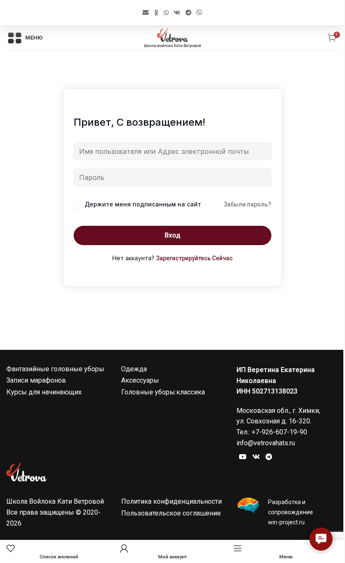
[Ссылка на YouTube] (242, 456)
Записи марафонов (36, 380)
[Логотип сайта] (172, 37)
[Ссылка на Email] (145, 12)
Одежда (134, 369)
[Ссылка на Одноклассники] (156, 12)
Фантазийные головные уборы (55, 369)
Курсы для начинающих (44, 392)
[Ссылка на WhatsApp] (166, 12)
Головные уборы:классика (163, 392)
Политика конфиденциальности (171, 501)
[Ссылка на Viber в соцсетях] (199, 12)
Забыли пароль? (247, 204)
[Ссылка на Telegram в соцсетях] (188, 12)
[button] (321, 539)
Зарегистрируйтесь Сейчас (194, 258)
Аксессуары (140, 380)
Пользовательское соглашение (171, 513)
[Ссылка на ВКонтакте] (177, 12)
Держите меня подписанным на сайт (143, 204)
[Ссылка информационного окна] (287, 512)
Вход (172, 235)
